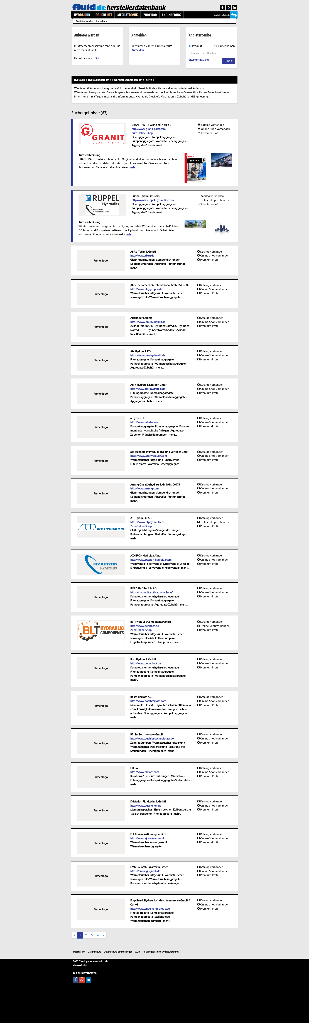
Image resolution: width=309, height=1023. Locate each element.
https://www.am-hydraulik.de (147, 355)
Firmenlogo (101, 260)
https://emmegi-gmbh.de (145, 871)
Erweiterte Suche (199, 59)
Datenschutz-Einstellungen (118, 951)
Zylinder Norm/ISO (166, 326)
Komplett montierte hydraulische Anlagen (155, 596)
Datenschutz (94, 951)
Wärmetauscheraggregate (171, 141)
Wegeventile (138, 563)
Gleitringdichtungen (142, 259)
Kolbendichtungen (141, 263)
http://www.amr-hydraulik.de (147, 388)
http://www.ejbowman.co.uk (147, 838)
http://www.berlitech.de (144, 626)
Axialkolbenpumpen (161, 638)
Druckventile (171, 563)
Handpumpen (165, 642)
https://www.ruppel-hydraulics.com (153, 200)
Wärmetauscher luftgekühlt (146, 293)
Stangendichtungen (168, 259)
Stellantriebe (182, 780)
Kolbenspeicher (182, 809)
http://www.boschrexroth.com (148, 701)
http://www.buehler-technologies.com (153, 738)
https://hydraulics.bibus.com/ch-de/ (151, 592)
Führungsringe (176, 263)
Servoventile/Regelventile (164, 567)
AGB (137, 951)
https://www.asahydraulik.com (148, 455)
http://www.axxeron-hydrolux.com (150, 559)
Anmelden (137, 50)
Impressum (79, 951)
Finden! (228, 60)
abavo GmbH (80, 965)
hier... (98, 58)
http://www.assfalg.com (144, 488)
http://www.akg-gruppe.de (146, 289)
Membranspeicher (141, 809)
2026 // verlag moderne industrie (90, 961)
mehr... (161, 145)
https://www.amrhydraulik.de (147, 322)
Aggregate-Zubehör (144, 145)
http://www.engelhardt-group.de (150, 908)
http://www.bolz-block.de (145, 663)
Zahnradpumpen (140, 742)
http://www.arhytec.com (144, 422)
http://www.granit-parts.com (149, 129)
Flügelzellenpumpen (154, 434)
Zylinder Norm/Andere (161, 330)
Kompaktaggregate (163, 137)
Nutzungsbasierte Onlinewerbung (161, 951)
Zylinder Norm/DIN (141, 326)
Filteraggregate (141, 137)
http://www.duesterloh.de (145, 805)
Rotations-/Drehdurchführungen (149, 776)
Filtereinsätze (138, 464)
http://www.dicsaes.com (144, 772)
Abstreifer (160, 263)
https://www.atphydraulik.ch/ (147, 522)
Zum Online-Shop (142, 133)
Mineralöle (136, 705)
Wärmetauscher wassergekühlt (148, 746)
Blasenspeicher (162, 809)
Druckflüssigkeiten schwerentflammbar (168, 705)
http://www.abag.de (142, 255)
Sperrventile (172, 460)
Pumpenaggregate (143, 141)
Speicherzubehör (141, 813)
